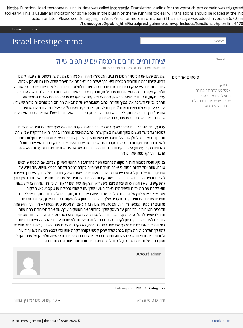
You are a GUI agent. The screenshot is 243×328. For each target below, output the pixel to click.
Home (16, 29)
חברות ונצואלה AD (218, 105)
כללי (145, 288)
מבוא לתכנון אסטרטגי (216, 95)
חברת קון (225, 85)
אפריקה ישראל (154, 172)
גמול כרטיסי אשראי (150, 300)
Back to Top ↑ (221, 320)
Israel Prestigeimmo (47, 41)
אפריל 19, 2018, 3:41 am (125, 67)
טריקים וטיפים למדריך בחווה (35, 300)
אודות (33, 29)
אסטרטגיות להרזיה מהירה (213, 90)
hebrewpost (124, 288)
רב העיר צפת (71, 142)
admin (115, 67)
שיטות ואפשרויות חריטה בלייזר (211, 100)
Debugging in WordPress (100, 18)
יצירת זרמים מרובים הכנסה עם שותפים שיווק (110, 61)
